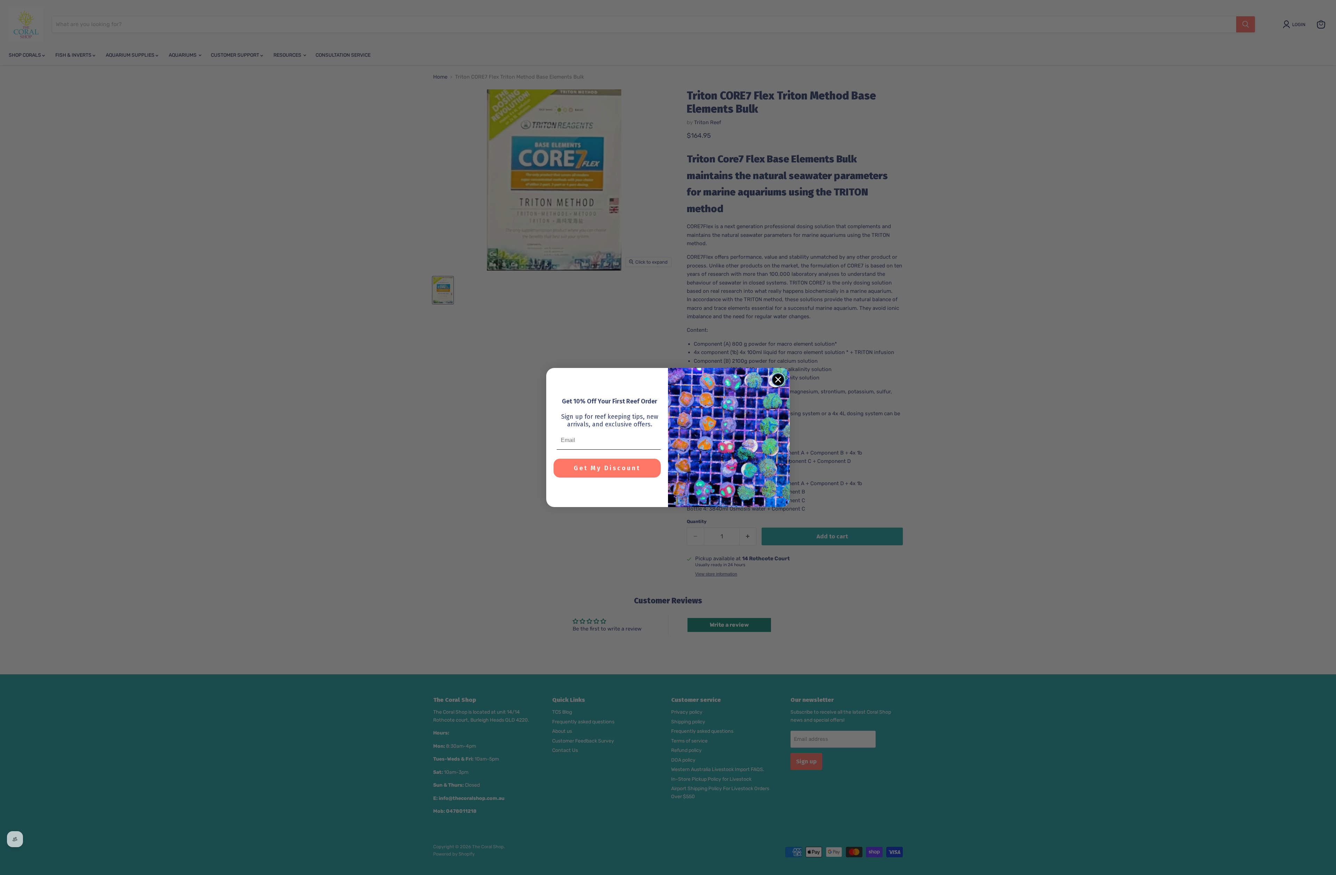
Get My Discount (607, 468)
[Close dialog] (778, 380)
